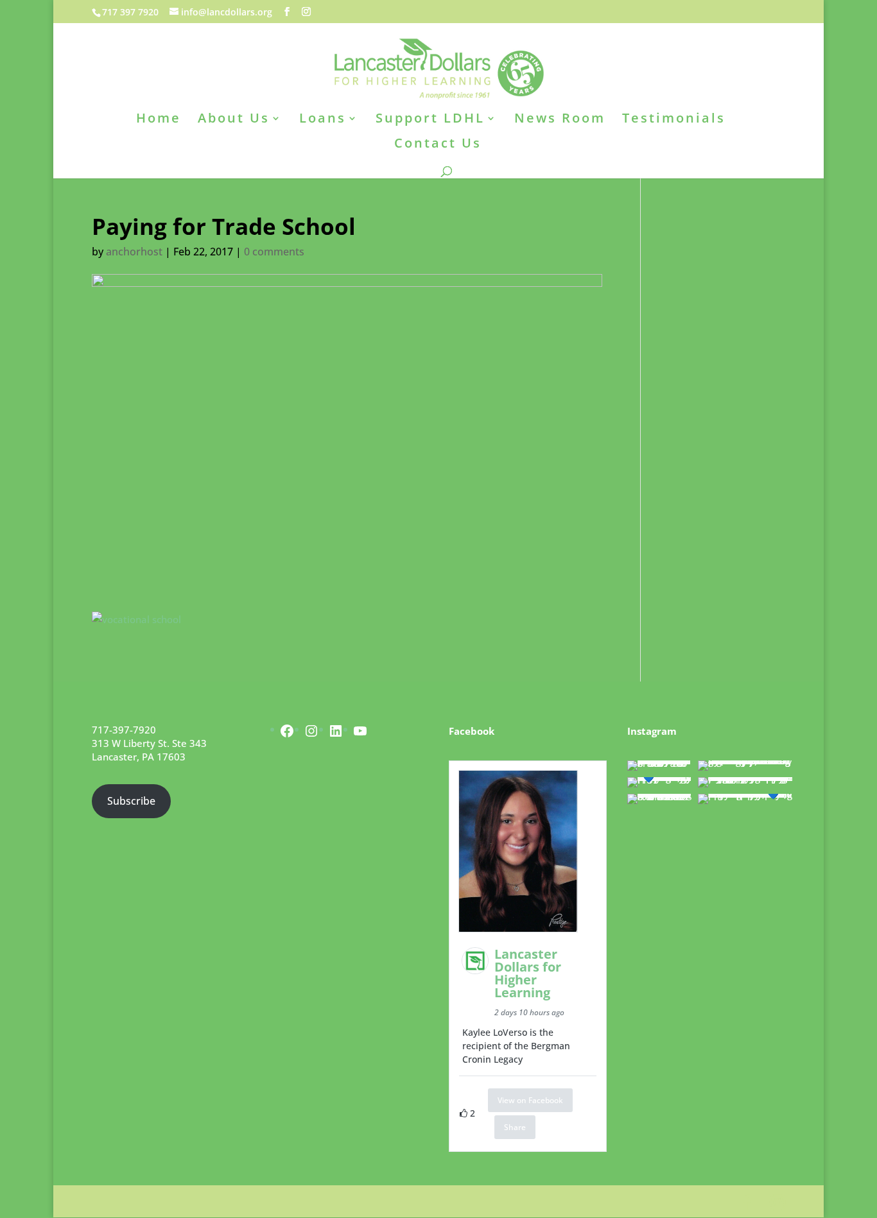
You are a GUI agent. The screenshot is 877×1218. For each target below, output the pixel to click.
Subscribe (131, 801)
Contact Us (438, 145)
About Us (234, 120)
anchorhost (134, 251)
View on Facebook (530, 1100)
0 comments (274, 251)
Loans (322, 120)
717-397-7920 (124, 729)
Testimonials (673, 120)
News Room (559, 120)
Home (158, 120)
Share (515, 1127)
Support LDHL (430, 120)
